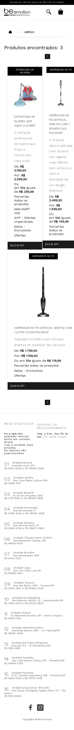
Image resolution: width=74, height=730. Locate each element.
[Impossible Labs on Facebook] (30, 707)
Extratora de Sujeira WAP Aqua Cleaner (24, 121)
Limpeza (29, 32)
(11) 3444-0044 (54, 436)
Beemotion (10, 32)
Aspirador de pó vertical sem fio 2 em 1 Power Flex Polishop (59, 124)
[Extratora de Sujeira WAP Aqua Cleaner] (25, 95)
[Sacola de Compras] (60, 12)
